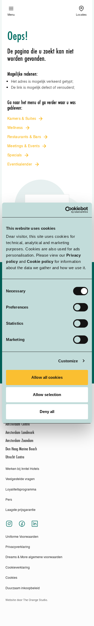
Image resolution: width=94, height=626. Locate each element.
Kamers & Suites (21, 119)
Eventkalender (19, 164)
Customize (68, 361)
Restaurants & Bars (24, 137)
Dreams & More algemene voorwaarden (33, 557)
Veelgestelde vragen (20, 479)
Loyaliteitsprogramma (20, 489)
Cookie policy (40, 261)
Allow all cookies (47, 377)
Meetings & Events (23, 146)
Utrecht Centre (14, 457)
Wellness (15, 128)
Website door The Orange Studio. (26, 600)
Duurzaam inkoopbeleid (22, 588)
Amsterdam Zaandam (19, 440)
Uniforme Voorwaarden (21, 537)
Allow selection (47, 394)
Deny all (47, 411)
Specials (14, 155)
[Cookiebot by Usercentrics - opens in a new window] (66, 209)
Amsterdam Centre (17, 424)
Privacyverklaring (17, 547)
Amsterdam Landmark (19, 432)
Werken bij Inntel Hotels (22, 469)
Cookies (11, 578)
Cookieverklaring (17, 567)
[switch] (80, 307)
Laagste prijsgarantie (20, 510)
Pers (8, 499)
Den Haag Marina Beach (21, 449)
